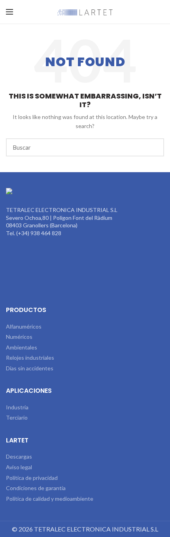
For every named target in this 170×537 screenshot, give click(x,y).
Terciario (17, 417)
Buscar (153, 147)
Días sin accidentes (29, 368)
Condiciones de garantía (36, 488)
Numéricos (19, 336)
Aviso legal (19, 467)
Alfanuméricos (24, 326)
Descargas (19, 456)
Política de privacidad (32, 477)
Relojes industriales (30, 357)
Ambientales (21, 347)
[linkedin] (85, 288)
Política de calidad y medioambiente (49, 498)
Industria (17, 407)
